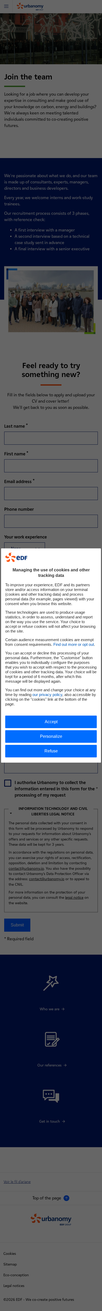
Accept (51, 722)
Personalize (51, 736)
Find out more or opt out (73, 644)
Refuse (51, 751)
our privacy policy (47, 694)
